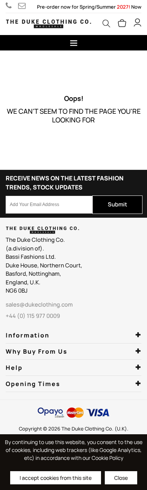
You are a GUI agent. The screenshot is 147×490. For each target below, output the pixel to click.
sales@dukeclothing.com (23, 5)
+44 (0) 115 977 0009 (12, 5)
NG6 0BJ (17, 291)
